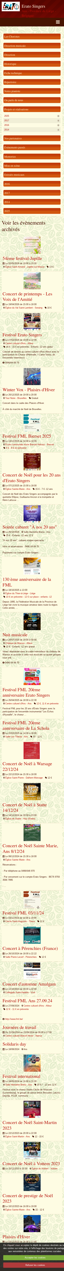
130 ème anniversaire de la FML (27, 582)
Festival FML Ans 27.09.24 (27, 1000)
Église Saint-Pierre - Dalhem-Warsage (24, 777)
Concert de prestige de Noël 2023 (28, 1198)
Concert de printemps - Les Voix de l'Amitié (27, 296)
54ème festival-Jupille (22, 258)
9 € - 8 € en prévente (16, 448)
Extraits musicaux (14, 175)
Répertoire (10, 82)
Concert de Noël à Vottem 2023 (31, 1163)
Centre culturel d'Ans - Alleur (19, 343)
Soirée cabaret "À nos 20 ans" (30, 527)
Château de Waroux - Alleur (18, 643)
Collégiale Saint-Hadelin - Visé (20, 992)
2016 (31, 125)
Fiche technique (13, 73)
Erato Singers (33, 6)
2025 (31, 116)
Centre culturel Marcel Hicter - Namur (23, 1035)
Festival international (21, 1076)
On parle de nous (13, 100)
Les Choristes (11, 36)
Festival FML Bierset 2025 (27, 436)
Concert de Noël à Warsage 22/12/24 (27, 766)
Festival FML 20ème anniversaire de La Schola (26, 725)
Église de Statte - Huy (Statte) (20, 818)
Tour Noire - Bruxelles (16, 398)
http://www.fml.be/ (14, 1019)
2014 (31, 129)
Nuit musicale (15, 634)
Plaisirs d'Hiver (16, 1236)
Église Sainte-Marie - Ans (17, 489)
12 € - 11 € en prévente (17, 1009)
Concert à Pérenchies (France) (30, 948)
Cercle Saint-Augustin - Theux (20, 921)
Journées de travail (19, 1027)
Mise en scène (12, 165)
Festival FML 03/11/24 (23, 913)
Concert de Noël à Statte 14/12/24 (25, 807)
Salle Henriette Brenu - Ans (18, 1084)
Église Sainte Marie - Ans (17, 859)
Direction (9, 55)
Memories (10, 156)
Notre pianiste (12, 91)
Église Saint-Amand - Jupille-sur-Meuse (24, 267)
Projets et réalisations (16, 109)
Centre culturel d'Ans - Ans (18, 703)
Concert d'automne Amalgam (29, 984)
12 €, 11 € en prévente (48, 703)
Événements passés (14, 147)
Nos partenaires (13, 138)
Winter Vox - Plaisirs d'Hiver (29, 389)
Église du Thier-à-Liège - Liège (20, 593)
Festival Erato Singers (22, 335)
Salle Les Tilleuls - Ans (16, 736)
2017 (31, 120)
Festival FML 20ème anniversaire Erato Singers (26, 692)
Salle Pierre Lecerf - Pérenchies (21, 957)
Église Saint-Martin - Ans (17, 1136)
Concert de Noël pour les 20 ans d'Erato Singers (32, 477)
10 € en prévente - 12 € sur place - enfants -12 (29, 597)
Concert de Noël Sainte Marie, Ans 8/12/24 (30, 848)
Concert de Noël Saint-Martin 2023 (30, 1125)
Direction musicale (15, 46)
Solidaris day (14, 1044)
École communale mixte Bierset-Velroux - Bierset (29, 444)
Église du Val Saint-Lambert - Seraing (23, 307)
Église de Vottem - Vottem (45, 1168)
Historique (10, 64)
